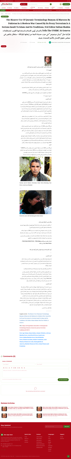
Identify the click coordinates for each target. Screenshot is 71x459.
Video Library (39, 438)
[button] (9, 368)
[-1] (14, 368)
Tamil (49, 443)
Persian (49, 449)
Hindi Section (39, 442)
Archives (26, 442)
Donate (61, 436)
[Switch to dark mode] (61, 4)
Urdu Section (39, 440)
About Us (26, 438)
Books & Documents (40, 445)
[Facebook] (2, 450)
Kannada (50, 447)
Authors (26, 440)
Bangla (49, 442)
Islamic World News (40, 443)
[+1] (15, 368)
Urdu (49, 436)
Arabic (49, 440)
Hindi (49, 438)
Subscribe (67, 426)
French (49, 451)
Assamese (50, 445)
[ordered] (18, 368)
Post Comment (63, 379)
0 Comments (24, 42)
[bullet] (19, 368)
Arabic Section (8, 13)
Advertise (62, 438)
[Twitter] (5, 450)
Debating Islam (39, 447)
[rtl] (11, 368)
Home (2, 13)
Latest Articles (39, 436)
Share (4, 46)
